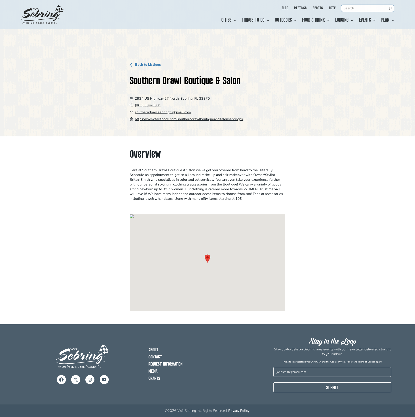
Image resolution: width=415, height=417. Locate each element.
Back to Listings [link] (147, 65)
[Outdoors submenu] (295, 20)
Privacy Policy (345, 361)
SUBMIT (332, 388)
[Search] (390, 8)
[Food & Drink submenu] (328, 20)
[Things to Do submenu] (268, 20)
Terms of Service (366, 361)
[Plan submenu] (392, 20)
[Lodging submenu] (351, 20)
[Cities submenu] (234, 20)
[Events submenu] (374, 20)
